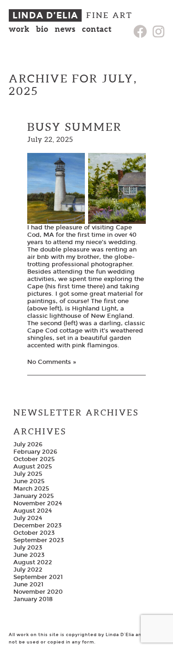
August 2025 (32, 466)
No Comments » (51, 362)
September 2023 (38, 540)
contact (97, 28)
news (65, 28)
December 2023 (37, 525)
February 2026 (35, 452)
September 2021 (38, 577)
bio (42, 28)
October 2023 (34, 533)
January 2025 (33, 496)
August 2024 (32, 511)
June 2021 (28, 584)
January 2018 (33, 599)
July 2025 (27, 474)
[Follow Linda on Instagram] (158, 32)
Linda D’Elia (45, 15)
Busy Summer (74, 127)
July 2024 (27, 518)
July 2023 (27, 547)
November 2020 (38, 592)
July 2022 (27, 569)
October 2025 (34, 459)
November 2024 (37, 503)
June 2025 (29, 481)
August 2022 (32, 562)
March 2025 (31, 488)
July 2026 (27, 444)
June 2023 (29, 555)
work (19, 28)
